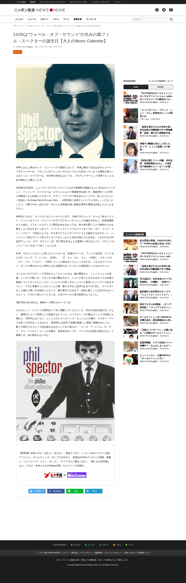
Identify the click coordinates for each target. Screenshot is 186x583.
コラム (56, 19)
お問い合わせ (129, 553)
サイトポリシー (87, 553)
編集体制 (98, 553)
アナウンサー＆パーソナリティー (53, 2)
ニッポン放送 (20, 2)
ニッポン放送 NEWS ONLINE (45, 9)
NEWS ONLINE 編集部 (24, 47)
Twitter (164, 10)
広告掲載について (144, 553)
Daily (136, 87)
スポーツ (44, 19)
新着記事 (78, 19)
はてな (93, 491)
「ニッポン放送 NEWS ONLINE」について (52, 553)
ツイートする (37, 491)
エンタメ (19, 19)
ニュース (32, 19)
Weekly (161, 87)
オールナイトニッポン (79, 2)
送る (75, 491)
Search (171, 19)
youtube (171, 10)
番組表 (32, 2)
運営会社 (74, 553)
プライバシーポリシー (113, 553)
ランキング (91, 19)
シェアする (56, 491)
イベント (117, 2)
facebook (157, 10)
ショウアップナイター (100, 2)
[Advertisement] (148, 51)
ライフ (66, 19)
